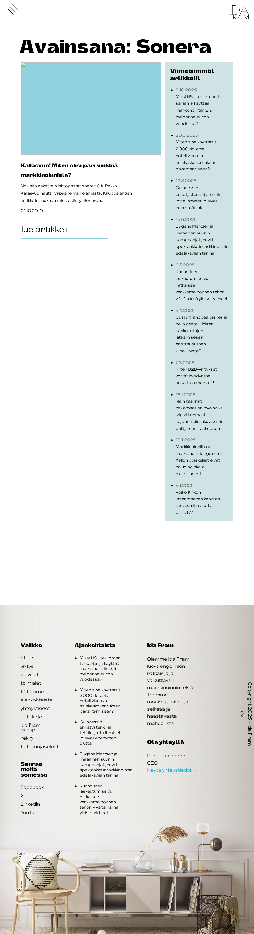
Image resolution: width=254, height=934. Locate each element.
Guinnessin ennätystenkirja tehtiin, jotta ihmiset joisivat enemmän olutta (100, 732)
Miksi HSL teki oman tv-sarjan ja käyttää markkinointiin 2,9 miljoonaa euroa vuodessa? (100, 668)
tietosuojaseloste (41, 746)
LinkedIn (30, 804)
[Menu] (13, 9)
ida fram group (31, 727)
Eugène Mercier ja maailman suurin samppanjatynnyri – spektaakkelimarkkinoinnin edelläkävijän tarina (106, 764)
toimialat (31, 683)
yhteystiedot (35, 708)
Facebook (32, 787)
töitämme (32, 691)
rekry (27, 738)
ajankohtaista (37, 700)
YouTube (30, 812)
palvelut (30, 674)
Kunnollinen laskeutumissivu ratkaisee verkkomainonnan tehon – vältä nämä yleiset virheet (99, 799)
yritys (27, 666)
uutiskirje (31, 717)
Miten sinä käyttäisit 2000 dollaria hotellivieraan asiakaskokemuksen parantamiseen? (100, 700)
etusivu (29, 658)
